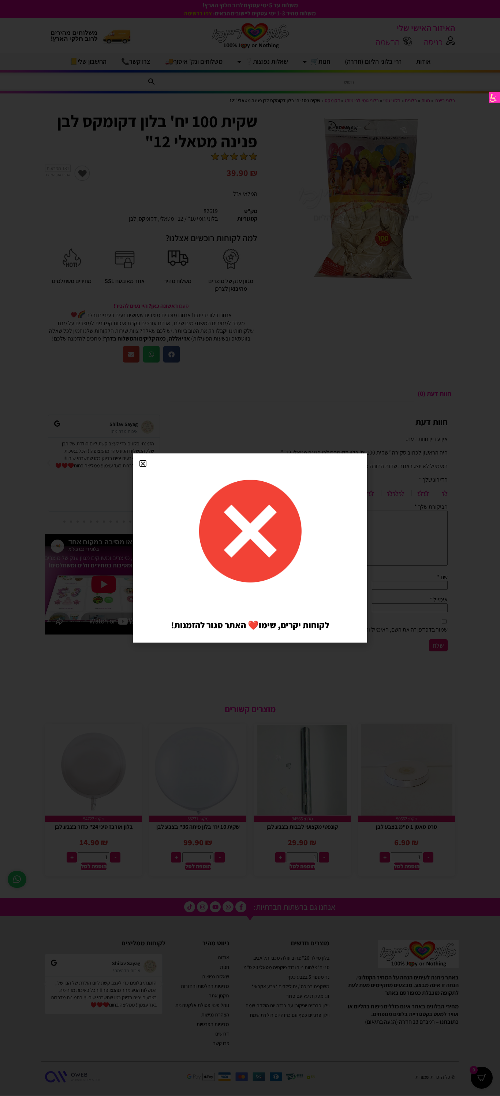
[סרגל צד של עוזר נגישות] (494, 97)
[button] (143, 463)
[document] (250, 548)
